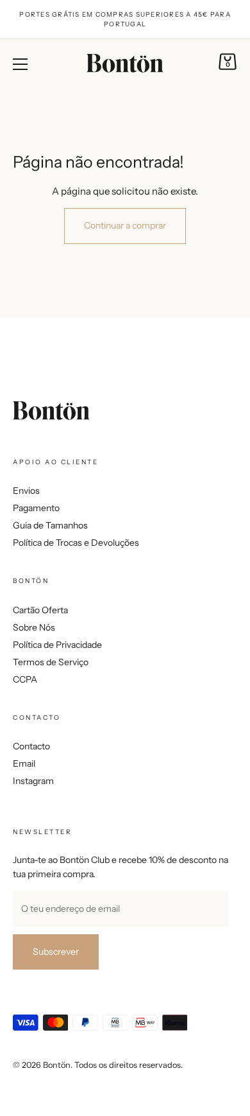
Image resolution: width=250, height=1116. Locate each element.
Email (24, 763)
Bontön (57, 1065)
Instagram (33, 781)
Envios (26, 490)
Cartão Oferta (40, 610)
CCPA (25, 679)
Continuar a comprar (125, 225)
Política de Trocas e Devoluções (76, 542)
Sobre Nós (34, 627)
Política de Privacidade (57, 644)
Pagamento (36, 508)
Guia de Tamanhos (50, 525)
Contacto (31, 746)
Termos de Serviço (50, 662)
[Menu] (20, 64)
